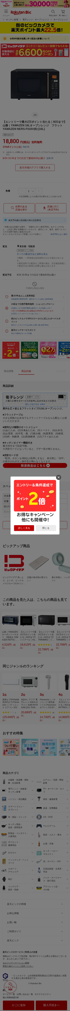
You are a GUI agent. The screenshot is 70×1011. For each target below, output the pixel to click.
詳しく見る (24, 528)
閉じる (45, 528)
